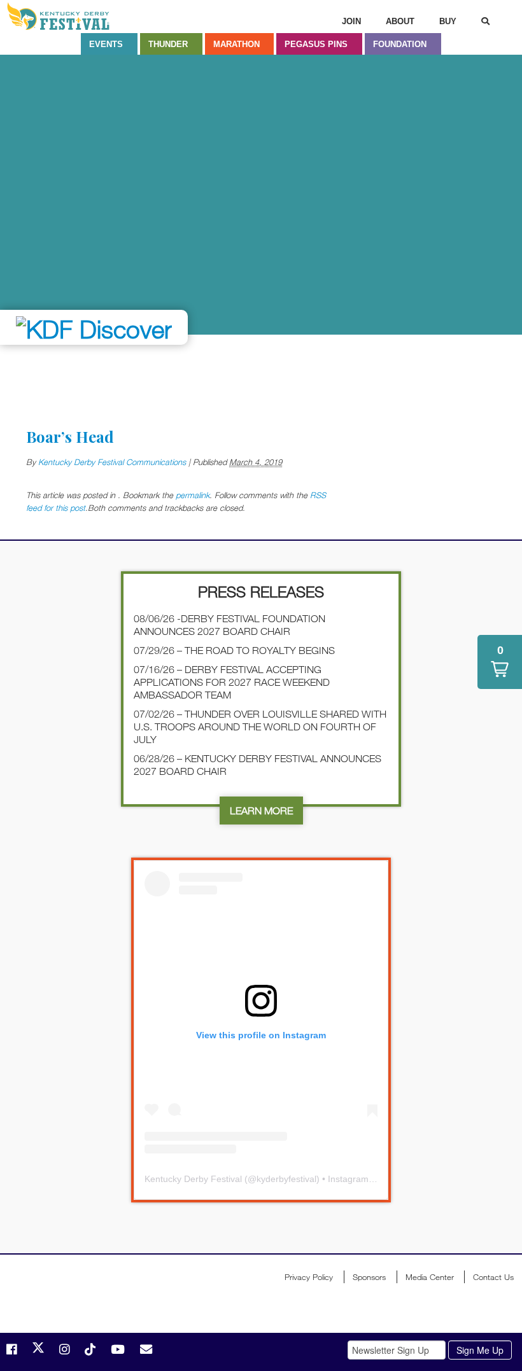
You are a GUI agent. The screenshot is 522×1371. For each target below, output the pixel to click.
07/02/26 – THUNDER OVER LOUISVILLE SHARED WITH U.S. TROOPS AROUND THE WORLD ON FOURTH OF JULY (260, 726)
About (400, 21)
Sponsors (369, 1277)
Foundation (400, 44)
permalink (192, 495)
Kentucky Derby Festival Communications (112, 462)
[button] (499, 662)
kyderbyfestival (286, 1179)
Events (106, 44)
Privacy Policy (309, 1277)
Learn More (261, 810)
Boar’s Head (70, 436)
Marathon (236, 44)
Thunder (168, 44)
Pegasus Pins (316, 44)
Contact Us (493, 1277)
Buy (447, 21)
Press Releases (261, 591)
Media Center (430, 1277)
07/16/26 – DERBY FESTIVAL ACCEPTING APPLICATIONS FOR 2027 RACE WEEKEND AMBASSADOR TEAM (232, 682)
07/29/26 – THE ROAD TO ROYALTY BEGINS (234, 650)
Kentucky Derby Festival (74, 16)
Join (351, 21)
